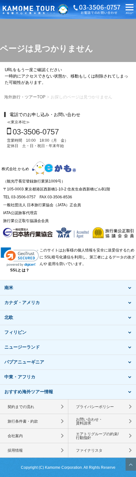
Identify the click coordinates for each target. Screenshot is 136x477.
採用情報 (15, 450)
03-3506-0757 (36, 131)
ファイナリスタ (89, 450)
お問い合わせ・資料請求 (89, 421)
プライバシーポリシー (95, 407)
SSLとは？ (20, 270)
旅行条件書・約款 (23, 421)
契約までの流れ (21, 407)
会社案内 (15, 436)
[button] (129, 9)
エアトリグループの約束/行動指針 (97, 436)
